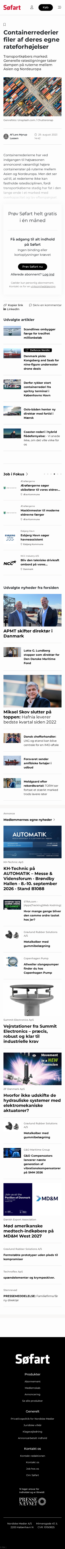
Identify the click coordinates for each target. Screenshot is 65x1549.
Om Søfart (32, 1475)
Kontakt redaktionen (32, 1455)
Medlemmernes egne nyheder (27, 820)
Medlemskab (32, 1388)
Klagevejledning (32, 1431)
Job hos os (32, 1468)
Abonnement (33, 1381)
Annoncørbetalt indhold (32, 1438)
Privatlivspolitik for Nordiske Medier (32, 1418)
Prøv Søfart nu (32, 266)
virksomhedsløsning (43, 286)
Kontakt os (32, 1462)
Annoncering (32, 1394)
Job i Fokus (13, 474)
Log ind (48, 274)
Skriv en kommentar (47, 305)
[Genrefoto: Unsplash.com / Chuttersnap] (32, 96)
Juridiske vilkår (33, 1425)
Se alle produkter (32, 1400)
